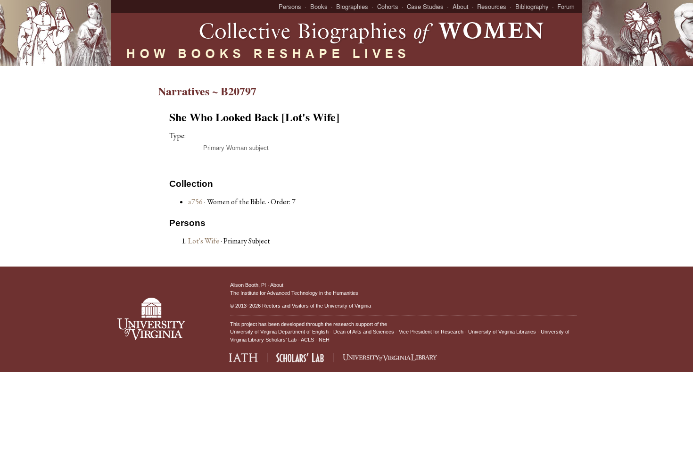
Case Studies (425, 6)
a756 (195, 202)
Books (319, 6)
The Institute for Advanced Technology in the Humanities (294, 293)
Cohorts (387, 6)
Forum (566, 6)
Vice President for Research (431, 331)
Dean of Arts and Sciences (363, 331)
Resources (491, 6)
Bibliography (532, 6)
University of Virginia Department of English (279, 331)
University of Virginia (347, 306)
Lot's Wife (204, 241)
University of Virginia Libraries (502, 331)
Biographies (352, 6)
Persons (290, 6)
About (461, 6)
